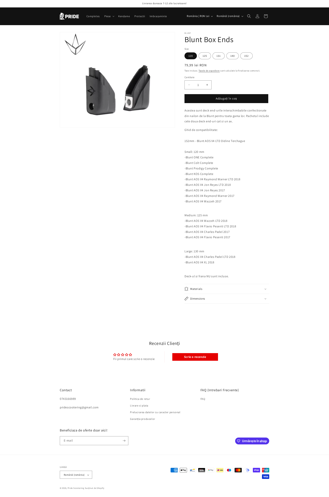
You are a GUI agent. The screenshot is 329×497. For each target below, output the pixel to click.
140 (232, 56)
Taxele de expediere (209, 70)
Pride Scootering (76, 488)
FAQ (202, 398)
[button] (109, 16)
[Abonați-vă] (124, 440)
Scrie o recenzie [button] (195, 357)
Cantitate (189, 77)
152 (246, 56)
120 (190, 56)
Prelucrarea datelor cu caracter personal (155, 412)
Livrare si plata (139, 405)
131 (218, 56)
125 (205, 56)
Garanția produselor (142, 419)
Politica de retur (140, 398)
